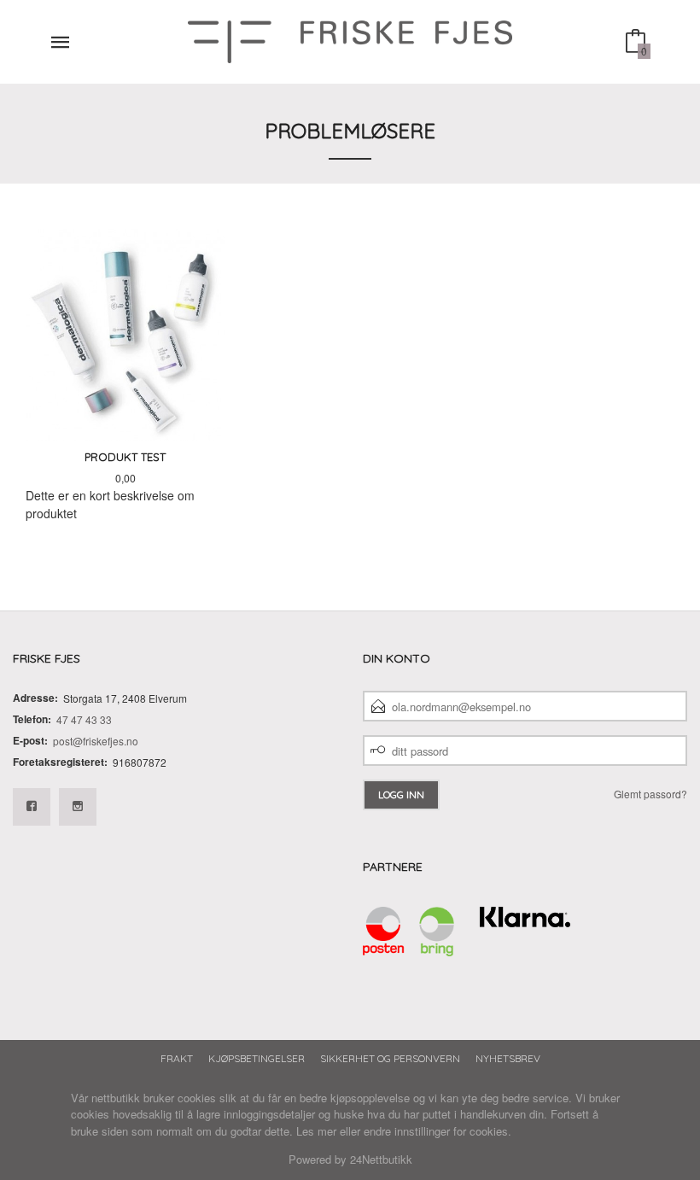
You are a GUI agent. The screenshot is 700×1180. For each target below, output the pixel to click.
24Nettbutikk (381, 1159)
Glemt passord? (650, 793)
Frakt (176, 1058)
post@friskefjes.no (95, 740)
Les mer (316, 1131)
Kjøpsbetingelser (256, 1058)
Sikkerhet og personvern (390, 1058)
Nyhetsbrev (507, 1058)
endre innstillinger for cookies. (437, 1131)
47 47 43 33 (84, 719)
